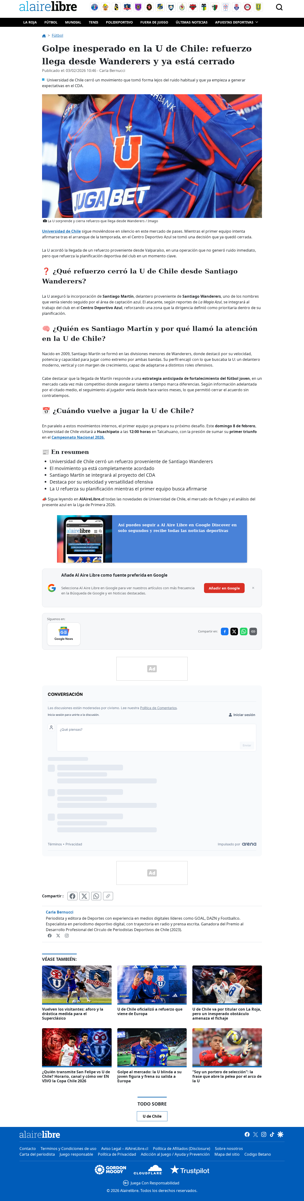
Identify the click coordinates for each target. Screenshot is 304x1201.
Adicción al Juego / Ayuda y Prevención (175, 1154)
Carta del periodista (37, 1154)
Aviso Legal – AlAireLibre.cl (124, 1148)
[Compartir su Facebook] (72, 896)
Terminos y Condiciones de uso (68, 1148)
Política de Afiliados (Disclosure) (181, 1148)
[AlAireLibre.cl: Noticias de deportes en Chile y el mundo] (39, 1134)
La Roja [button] (30, 22)
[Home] (49, 7)
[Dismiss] (253, 588)
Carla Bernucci (59, 912)
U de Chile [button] (152, 1116)
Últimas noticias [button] (192, 22)
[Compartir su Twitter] (84, 896)
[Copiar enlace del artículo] (108, 896)
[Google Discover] (280, 1134)
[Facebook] (50, 935)
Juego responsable (76, 1154)
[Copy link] (253, 631)
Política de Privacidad (117, 1154)
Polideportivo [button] (119, 22)
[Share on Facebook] (224, 631)
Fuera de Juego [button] (154, 22)
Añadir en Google (224, 588)
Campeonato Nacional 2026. (78, 437)
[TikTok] (272, 1134)
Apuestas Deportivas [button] (234, 22)
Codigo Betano (257, 1154)
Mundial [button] (73, 22)
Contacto (27, 1148)
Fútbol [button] (50, 22)
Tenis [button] (93, 22)
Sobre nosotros (229, 1148)
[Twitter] (58, 935)
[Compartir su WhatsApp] (96, 896)
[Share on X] (234, 631)
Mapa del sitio (227, 1154)
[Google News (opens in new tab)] (64, 634)
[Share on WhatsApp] (243, 631)
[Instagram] (67, 935)
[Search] (279, 7)
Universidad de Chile (61, 231)
